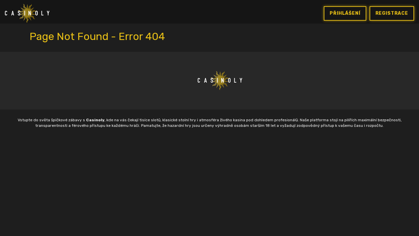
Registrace (391, 13)
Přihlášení (345, 13)
